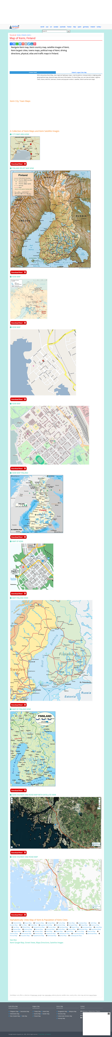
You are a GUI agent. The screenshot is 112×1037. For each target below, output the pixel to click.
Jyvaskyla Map (82, 923)
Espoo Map (28, 923)
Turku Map (61, 923)
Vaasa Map (84, 925)
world (42, 27)
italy (74, 27)
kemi (28, 35)
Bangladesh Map (62, 1011)
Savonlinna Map (96, 929)
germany (86, 27)
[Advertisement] (56, 12)
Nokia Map (61, 929)
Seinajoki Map (73, 925)
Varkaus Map (38, 931)
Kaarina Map (91, 931)
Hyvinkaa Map (63, 927)
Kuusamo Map (25, 935)
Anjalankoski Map (38, 935)
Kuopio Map (14, 925)
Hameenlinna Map (39, 927)
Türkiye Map (37, 1011)
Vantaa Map (51, 923)
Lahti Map (93, 923)
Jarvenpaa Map (87, 927)
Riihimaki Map (83, 929)
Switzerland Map (24, 1011)
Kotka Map (33, 925)
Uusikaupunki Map (76, 935)
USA (47, 27)
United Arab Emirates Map (65, 1016)
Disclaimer (48, 1034)
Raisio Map (27, 931)
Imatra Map (71, 929)
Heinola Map (39, 933)
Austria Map (37, 1014)
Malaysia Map (72, 1011)
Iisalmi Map (69, 931)
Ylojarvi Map (17, 931)
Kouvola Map (50, 929)
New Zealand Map (15, 1016)
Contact (82, 1006)
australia (62, 27)
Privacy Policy (41, 1034)
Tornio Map (80, 931)
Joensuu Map (95, 925)
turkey (99, 27)
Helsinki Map (17, 923)
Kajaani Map (75, 927)
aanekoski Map (51, 933)
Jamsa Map (63, 935)
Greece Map (59, 1006)
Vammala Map (51, 935)
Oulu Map (72, 923)
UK (51, 27)
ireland (93, 27)
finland (24, 35)
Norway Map (61, 1018)
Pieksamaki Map (26, 933)
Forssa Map (13, 935)
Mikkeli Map (26, 927)
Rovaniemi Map (60, 925)
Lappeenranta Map (46, 925)
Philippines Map (14, 1011)
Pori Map (24, 925)
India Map (24, 1016)
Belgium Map (36, 1006)
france (69, 27)
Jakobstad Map (92, 933)
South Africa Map (13, 1006)
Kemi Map (49, 931)
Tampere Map (39, 923)
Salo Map (16, 927)
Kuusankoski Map (78, 933)
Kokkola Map (28, 929)
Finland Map (37, 1016)
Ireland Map (46, 1011)
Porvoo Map (52, 927)
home (18, 35)
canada (56, 27)
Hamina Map (14, 933)
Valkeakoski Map (64, 933)
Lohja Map (98, 927)
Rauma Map (16, 929)
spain (79, 27)
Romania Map (62, 1014)
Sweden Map (45, 1014)
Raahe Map (59, 931)
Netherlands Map (14, 1014)
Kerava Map (39, 929)
